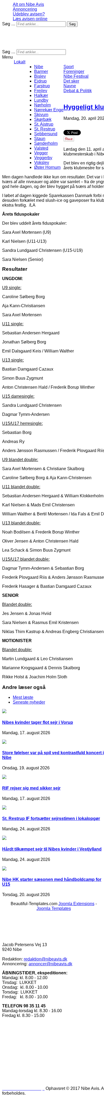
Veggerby (43, 157)
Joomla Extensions (76, 903)
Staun (39, 138)
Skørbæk (42, 119)
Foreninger (73, 71)
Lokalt (19, 62)
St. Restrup (44, 129)
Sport (68, 66)
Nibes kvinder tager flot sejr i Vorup (37, 722)
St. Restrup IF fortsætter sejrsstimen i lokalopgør (51, 818)
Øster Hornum (47, 167)
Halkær (41, 95)
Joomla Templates (54, 908)
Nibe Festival (76, 76)
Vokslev (41, 162)
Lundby (41, 100)
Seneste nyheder (29, 702)
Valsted (41, 148)
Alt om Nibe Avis (28, 4)
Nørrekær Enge (48, 110)
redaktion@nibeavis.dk (45, 959)
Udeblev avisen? (29, 14)
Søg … (8, 24)
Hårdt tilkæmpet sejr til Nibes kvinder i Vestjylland (52, 849)
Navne (69, 86)
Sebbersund (45, 134)
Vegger (41, 153)
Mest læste (23, 697)
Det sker (71, 81)
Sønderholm (46, 143)
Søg (72, 24)
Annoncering (25, 9)
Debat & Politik (77, 90)
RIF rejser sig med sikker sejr (31, 788)
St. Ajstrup (43, 124)
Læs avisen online (30, 19)
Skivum (41, 114)
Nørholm (42, 105)
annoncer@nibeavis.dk (50, 964)
